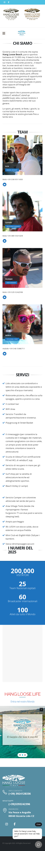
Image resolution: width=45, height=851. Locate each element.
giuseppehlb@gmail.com (4, 297)
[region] (22, 732)
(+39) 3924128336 (19, 793)
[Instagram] (4, 2)
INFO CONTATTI (15, 791)
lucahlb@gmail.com (4, 184)
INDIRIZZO (13, 809)
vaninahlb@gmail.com (4, 353)
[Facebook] (8, 2)
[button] (41, 709)
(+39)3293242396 (19, 804)
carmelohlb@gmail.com (4, 241)
